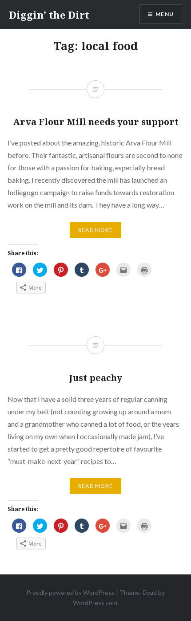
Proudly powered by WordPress (70, 592)
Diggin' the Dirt (49, 14)
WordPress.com (95, 602)
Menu (164, 14)
